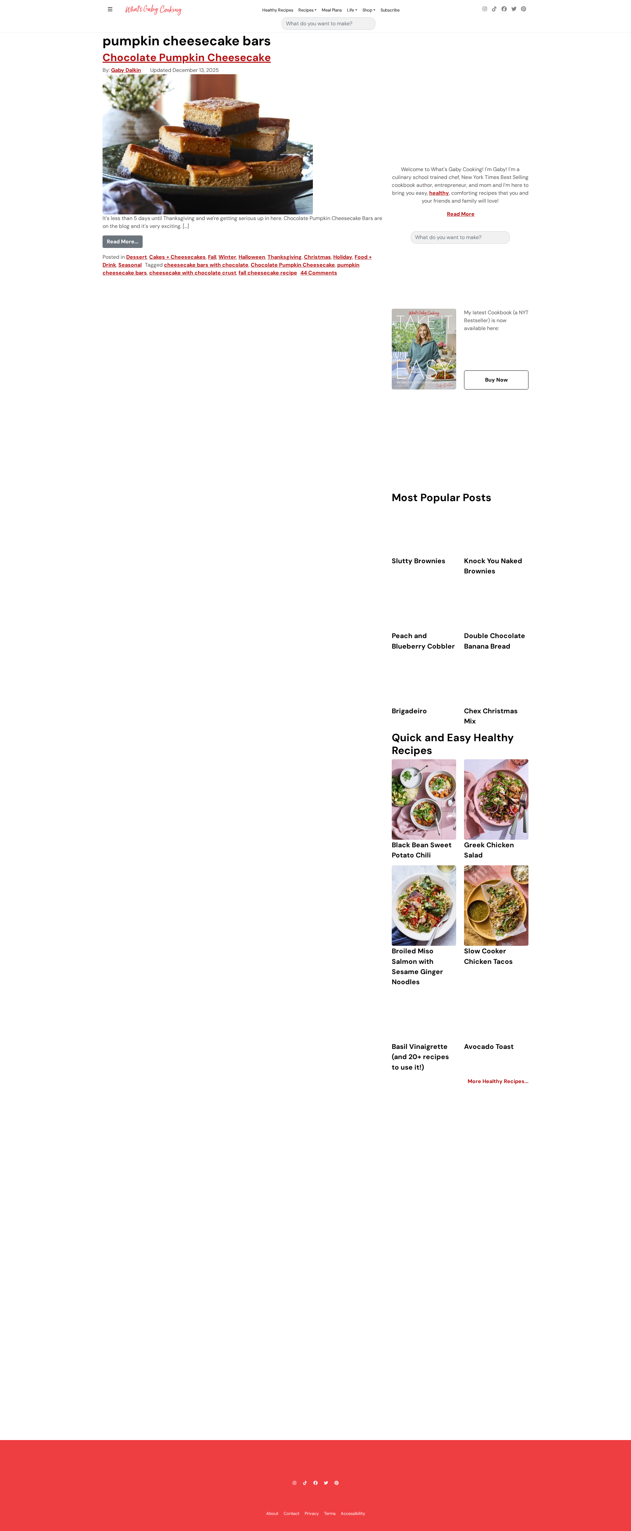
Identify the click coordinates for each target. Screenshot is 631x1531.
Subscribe (390, 10)
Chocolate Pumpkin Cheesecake (187, 57)
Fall (212, 257)
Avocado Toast (489, 1046)
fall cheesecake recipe (268, 272)
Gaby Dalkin (126, 70)
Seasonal (130, 264)
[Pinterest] (523, 9)
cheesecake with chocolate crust (192, 272)
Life (350, 10)
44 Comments (318, 272)
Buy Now (496, 379)
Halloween (252, 257)
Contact (291, 1513)
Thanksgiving (285, 257)
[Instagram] (485, 9)
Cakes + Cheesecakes (177, 257)
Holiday (342, 257)
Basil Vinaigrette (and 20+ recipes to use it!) (420, 1056)
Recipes (306, 10)
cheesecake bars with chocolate (206, 264)
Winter (227, 257)
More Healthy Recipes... (498, 1081)
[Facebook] (504, 9)
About (272, 1513)
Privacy (312, 1513)
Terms (330, 1513)
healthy (439, 192)
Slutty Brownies (418, 560)
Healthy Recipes (277, 10)
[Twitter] (514, 9)
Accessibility (353, 1513)
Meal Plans (332, 10)
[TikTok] (495, 9)
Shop (367, 10)
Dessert (136, 257)
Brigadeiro (409, 710)
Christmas (317, 257)
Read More (461, 214)
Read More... (125, 241)
